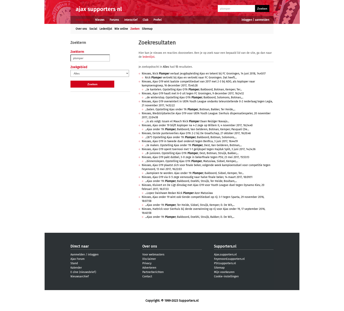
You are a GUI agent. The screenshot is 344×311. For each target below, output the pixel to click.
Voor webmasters (153, 254)
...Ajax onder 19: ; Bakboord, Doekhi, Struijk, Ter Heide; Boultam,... (191, 181)
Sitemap (147, 28)
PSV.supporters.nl (225, 263)
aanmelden (262, 20)
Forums (114, 20)
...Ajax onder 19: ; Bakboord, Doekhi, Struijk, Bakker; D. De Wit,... (189, 217)
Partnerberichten (153, 272)
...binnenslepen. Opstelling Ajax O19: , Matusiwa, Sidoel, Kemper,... (191, 161)
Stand (74, 263)
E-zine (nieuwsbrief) (83, 272)
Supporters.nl (225, 246)
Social (93, 28)
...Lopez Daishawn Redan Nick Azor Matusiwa (179, 193)
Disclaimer (149, 259)
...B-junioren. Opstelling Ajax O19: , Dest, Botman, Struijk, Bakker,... (191, 153)
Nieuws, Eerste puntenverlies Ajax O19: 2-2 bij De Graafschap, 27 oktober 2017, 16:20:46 (196, 133)
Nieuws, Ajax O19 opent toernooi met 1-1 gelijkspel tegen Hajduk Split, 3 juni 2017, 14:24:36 (198, 149)
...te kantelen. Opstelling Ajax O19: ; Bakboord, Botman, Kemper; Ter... (193, 89)
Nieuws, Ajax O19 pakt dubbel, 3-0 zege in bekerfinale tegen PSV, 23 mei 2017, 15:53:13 (195, 157)
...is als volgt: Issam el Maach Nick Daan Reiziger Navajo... (187, 121)
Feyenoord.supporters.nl (229, 259)
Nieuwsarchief (79, 276)
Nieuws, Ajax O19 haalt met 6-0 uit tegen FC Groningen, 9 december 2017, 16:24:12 (193, 93)
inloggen (246, 20)
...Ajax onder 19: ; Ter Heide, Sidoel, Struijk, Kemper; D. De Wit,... (190, 205)
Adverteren (149, 267)
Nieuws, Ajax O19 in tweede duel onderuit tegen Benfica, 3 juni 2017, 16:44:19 (190, 141)
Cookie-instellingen (226, 276)
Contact (147, 276)
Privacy (146, 263)
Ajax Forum (77, 259)
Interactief (131, 20)
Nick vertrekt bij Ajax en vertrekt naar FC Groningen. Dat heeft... (191, 77)
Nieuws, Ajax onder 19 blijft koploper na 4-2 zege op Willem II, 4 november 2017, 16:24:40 (197, 125)
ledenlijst (148, 57)
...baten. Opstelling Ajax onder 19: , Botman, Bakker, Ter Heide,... (190, 109)
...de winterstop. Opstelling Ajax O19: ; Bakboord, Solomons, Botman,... (194, 97)
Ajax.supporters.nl (225, 254)
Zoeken (135, 28)
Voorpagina (83, 20)
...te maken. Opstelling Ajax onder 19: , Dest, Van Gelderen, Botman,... (193, 145)
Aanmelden (77, 254)
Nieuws (100, 20)
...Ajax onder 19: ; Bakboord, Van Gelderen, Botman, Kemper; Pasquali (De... (197, 129)
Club (145, 20)
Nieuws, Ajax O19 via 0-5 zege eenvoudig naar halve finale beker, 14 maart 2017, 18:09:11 (197, 177)
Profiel (157, 20)
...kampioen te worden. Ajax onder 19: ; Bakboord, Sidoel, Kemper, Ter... (194, 173)
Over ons (81, 28)
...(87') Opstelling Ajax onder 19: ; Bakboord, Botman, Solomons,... (191, 137)
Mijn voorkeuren (224, 272)
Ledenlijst (106, 28)
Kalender (76, 267)
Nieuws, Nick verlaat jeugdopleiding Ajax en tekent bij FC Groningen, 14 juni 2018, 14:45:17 (204, 73)
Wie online (121, 28)
